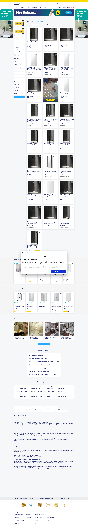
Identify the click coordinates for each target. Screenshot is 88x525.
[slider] (14, 38)
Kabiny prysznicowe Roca (62, 388)
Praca (48, 520)
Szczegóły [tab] (44, 256)
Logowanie (28, 514)
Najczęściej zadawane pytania (39, 514)
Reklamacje (17, 517)
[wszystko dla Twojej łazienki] (19, 3)
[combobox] (34, 25)
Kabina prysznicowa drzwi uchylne (40, 409)
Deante (17, 53)
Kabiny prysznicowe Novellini (49, 386)
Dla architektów (17, 523)
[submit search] (46, 4)
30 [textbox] (47, 24)
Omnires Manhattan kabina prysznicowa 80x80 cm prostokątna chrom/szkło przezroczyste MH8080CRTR (34, 119)
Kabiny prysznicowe (26, 17)
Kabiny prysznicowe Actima (22, 386)
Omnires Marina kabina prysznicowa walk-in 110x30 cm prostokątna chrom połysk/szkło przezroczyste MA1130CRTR (50, 68)
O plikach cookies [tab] (59, 256)
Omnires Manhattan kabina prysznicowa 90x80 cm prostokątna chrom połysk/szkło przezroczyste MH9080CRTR (67, 119)
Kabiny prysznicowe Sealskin (62, 396)
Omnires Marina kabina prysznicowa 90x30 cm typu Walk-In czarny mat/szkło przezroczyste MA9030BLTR (34, 68)
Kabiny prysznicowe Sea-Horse (63, 394)
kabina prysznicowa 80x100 (61, 411)
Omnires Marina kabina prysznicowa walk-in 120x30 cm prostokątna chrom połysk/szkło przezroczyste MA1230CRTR (33, 195)
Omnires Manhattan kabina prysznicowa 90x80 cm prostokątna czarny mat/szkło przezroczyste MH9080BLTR (34, 144)
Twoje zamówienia (29, 517)
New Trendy (18, 51)
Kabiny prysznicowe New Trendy (36, 396)
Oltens (17, 45)
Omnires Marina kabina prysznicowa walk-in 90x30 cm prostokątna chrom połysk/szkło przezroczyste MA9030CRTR (66, 43)
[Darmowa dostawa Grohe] (44, 12)
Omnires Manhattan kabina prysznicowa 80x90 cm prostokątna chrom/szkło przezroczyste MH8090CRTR (50, 119)
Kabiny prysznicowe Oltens (48, 388)
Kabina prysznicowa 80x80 (19, 411)
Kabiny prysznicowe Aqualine (22, 388)
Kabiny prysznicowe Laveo (35, 393)
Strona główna (16, 17)
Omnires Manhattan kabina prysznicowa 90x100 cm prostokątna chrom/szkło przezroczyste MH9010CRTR (32, 43)
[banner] (6, 24)
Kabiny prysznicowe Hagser (21, 396)
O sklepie (48, 514)
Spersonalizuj (43, 271)
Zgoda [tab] (29, 256)
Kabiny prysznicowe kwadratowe (33, 411)
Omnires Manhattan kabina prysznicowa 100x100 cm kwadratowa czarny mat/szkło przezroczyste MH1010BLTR (33, 246)
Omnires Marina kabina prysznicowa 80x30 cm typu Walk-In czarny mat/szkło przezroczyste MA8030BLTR (50, 170)
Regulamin (36, 520)
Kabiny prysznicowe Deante (22, 393)
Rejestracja (28, 515)
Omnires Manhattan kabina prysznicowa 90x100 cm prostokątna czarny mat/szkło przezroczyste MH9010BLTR (66, 221)
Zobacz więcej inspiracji (44, 343)
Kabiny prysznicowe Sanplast (62, 393)
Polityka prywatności (38, 517)
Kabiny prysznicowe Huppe (35, 386)
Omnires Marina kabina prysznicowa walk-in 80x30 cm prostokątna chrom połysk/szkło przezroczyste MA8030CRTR (50, 43)
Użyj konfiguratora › (19, 23)
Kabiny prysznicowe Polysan (49, 391)
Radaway (17, 47)
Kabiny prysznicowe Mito (35, 394)
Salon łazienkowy (50, 518)
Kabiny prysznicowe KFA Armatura (36, 391)
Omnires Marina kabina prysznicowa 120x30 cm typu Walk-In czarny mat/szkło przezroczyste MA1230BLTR (66, 94)
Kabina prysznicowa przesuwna (51, 407)
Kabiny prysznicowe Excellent (22, 394)
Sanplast (17, 49)
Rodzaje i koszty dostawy (19, 514)
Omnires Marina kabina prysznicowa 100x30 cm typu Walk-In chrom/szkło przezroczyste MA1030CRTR (66, 170)
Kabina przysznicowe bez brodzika (21, 407)
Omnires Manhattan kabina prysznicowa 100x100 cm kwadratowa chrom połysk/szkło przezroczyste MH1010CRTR (33, 221)
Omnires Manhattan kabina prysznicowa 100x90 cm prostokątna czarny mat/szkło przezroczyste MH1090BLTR (66, 144)
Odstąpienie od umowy (19, 518)
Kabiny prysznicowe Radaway (49, 393)
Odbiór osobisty (17, 515)
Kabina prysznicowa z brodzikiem (36, 407)
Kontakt (48, 515)
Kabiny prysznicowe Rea (48, 396)
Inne (35, 518)
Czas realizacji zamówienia (19, 520)
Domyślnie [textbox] (32, 24)
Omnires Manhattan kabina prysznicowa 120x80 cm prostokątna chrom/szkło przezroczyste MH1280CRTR (65, 195)
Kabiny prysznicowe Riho (62, 386)
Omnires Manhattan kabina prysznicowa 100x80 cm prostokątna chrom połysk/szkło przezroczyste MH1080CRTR (33, 170)
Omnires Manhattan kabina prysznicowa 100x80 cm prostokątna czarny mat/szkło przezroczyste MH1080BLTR (49, 144)
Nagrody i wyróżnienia (50, 517)
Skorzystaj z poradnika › (19, 32)
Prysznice (21, 17)
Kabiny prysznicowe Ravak (48, 394)
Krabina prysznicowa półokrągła (55, 409)
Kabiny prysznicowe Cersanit (22, 391)
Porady (36, 523)
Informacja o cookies (38, 515)
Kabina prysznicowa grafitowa (48, 411)
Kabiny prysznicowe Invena (35, 388)
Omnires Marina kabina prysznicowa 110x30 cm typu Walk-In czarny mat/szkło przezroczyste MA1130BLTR (34, 94)
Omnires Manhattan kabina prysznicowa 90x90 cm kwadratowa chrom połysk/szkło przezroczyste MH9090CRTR (50, 195)
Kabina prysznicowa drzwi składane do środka (22, 409)
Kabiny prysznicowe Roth (62, 391)
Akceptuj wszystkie (58, 271)
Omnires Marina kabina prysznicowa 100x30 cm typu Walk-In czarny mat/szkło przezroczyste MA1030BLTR (66, 68)
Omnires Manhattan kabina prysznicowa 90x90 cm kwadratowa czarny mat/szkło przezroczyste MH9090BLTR (50, 221)
